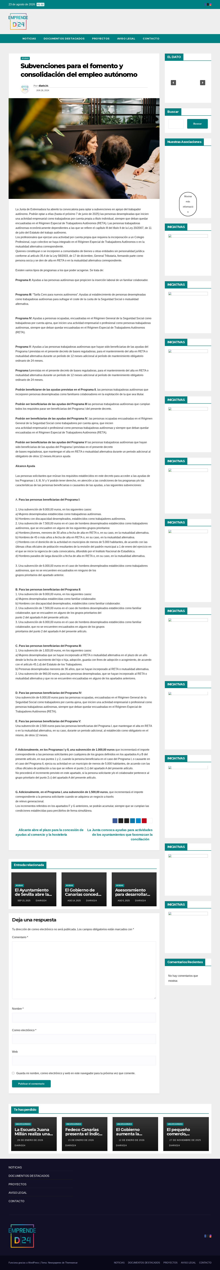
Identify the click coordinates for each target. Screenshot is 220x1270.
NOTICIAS (29, 38)
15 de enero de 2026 (81, 1140)
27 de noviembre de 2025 (185, 1140)
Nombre (18, 1008)
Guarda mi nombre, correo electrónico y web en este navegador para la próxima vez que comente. (75, 1073)
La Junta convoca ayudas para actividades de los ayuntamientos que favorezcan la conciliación (120, 834)
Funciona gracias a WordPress (24, 1262)
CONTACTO (151, 38)
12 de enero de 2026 (132, 1140)
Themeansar (71, 1262)
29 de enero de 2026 (30, 1140)
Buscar (173, 112)
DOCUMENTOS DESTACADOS (64, 38)
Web (15, 1051)
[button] (202, 38)
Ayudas (25, 58)
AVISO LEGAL (126, 38)
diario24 (43, 85)
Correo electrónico (24, 1030)
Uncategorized (23, 1124)
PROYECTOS (101, 38)
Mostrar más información (188, 204)
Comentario (20, 937)
